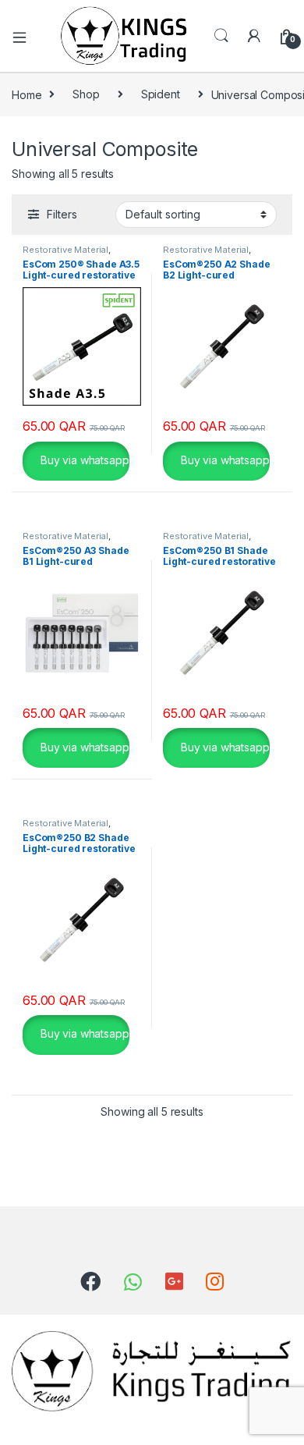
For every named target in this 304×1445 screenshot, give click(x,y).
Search (221, 35)
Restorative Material (65, 249)
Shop (85, 94)
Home (26, 94)
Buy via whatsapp (83, 460)
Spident (160, 94)
